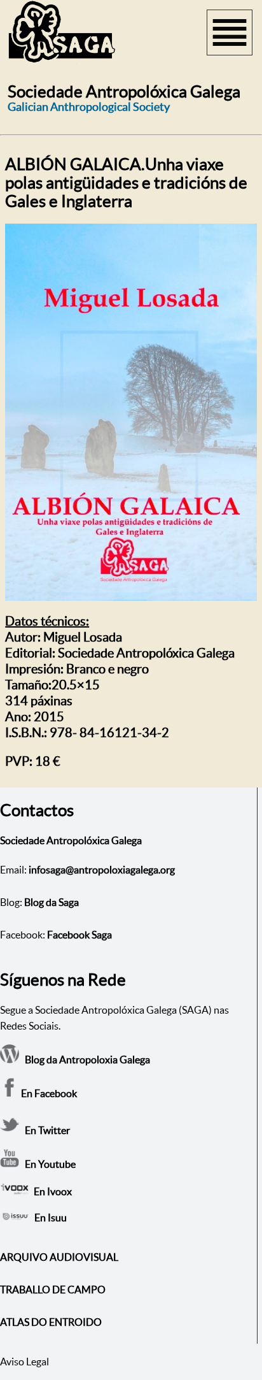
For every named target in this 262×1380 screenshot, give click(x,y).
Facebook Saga (79, 934)
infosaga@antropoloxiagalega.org (102, 869)
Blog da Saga (51, 902)
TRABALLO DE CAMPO (53, 1289)
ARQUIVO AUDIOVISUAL (59, 1257)
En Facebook (48, 1093)
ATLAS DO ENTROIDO (51, 1322)
